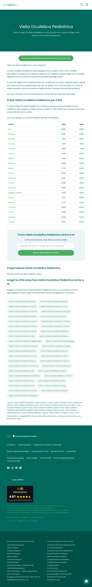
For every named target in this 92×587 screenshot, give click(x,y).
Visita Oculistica (12, 548)
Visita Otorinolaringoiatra (15, 545)
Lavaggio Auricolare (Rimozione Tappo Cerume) (23, 577)
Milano (11, 158)
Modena (11, 163)
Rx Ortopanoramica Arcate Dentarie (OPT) (61, 545)
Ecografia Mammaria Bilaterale (58, 559)
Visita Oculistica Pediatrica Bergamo (23, 395)
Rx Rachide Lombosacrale (56, 577)
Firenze (11, 148)
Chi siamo (11, 445)
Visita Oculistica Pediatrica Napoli (22, 306)
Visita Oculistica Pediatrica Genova (23, 311)
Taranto (11, 207)
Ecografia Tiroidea (53, 580)
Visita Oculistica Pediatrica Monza (22, 361)
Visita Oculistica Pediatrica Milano (53, 301)
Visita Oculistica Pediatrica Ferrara (22, 356)
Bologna (11, 134)
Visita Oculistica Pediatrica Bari (53, 316)
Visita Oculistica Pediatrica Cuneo (51, 381)
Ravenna (12, 187)
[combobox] (46, 246)
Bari (10, 129)
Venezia (11, 217)
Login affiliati (17, 479)
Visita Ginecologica (14, 554)
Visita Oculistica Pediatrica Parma (22, 331)
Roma (10, 197)
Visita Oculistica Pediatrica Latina (54, 356)
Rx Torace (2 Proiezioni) (55, 548)
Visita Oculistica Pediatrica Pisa (21, 386)
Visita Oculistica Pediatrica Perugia (60, 341)
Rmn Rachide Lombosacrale (57, 571)
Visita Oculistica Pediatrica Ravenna (23, 346)
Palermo (12, 178)
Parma (11, 183)
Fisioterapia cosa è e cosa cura (18, 580)
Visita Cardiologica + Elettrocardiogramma (22, 571)
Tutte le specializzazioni (63, 458)
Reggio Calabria (15, 192)
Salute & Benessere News (18, 451)
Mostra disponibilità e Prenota (46, 253)
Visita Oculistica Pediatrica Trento (58, 376)
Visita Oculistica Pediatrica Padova (23, 326)
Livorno (11, 153)
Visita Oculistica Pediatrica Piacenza (23, 366)
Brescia (11, 139)
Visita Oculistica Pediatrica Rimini (54, 351)
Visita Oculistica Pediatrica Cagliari (56, 346)
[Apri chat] (86, 581)
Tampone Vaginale (13, 551)
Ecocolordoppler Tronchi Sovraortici (59, 574)
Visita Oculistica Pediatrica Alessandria (24, 376)
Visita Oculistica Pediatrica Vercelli (22, 391)
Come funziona (24, 445)
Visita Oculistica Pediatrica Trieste (55, 326)
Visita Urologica (12, 557)
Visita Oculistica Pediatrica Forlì (21, 371)
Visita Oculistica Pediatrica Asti (21, 381)
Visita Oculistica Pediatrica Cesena (52, 371)
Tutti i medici (31, 458)
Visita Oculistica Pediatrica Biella (54, 391)
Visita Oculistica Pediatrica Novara (56, 366)
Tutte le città (45, 458)
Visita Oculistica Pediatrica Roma (22, 301)
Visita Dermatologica (14, 559)
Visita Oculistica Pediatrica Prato (22, 336)
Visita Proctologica (13, 574)
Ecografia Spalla (53, 565)
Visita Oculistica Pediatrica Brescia (54, 331)
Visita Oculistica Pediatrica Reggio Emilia (25, 341)
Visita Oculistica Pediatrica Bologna (56, 311)
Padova (11, 173)
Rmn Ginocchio (52, 568)
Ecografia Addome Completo (57, 554)
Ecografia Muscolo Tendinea (57, 562)
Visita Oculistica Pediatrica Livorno (22, 351)
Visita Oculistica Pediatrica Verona (22, 321)
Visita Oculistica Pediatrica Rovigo (52, 386)
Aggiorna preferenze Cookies (27, 521)
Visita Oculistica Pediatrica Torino (53, 306)
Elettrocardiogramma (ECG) (57, 557)
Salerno (11, 202)
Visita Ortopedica (13, 562)
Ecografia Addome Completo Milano (60, 551)
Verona (11, 222)
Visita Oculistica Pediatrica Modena (54, 336)
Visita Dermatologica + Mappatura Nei (20, 565)
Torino (11, 212)
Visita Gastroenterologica (16, 568)
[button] (87, 5)
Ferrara (11, 144)
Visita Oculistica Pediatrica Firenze (22, 316)
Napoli (11, 168)
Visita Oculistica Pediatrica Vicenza (55, 361)
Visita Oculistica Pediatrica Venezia (55, 321)
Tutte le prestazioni (15, 458)
